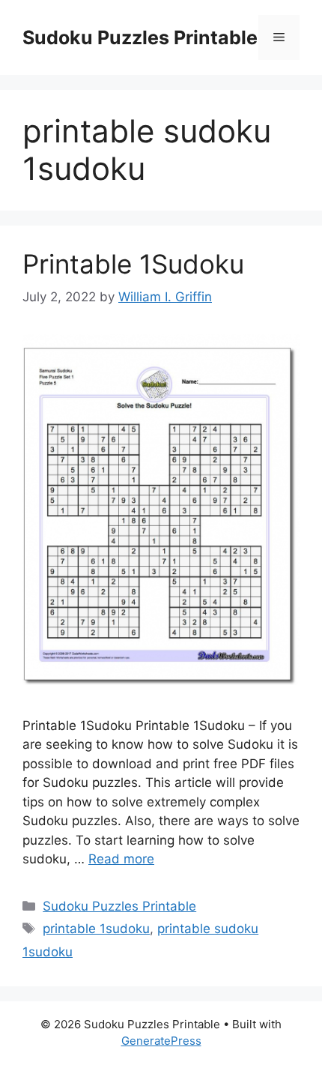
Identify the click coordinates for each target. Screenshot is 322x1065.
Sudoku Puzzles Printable (140, 37)
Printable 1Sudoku (133, 264)
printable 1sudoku (96, 928)
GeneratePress (161, 1041)
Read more (121, 858)
